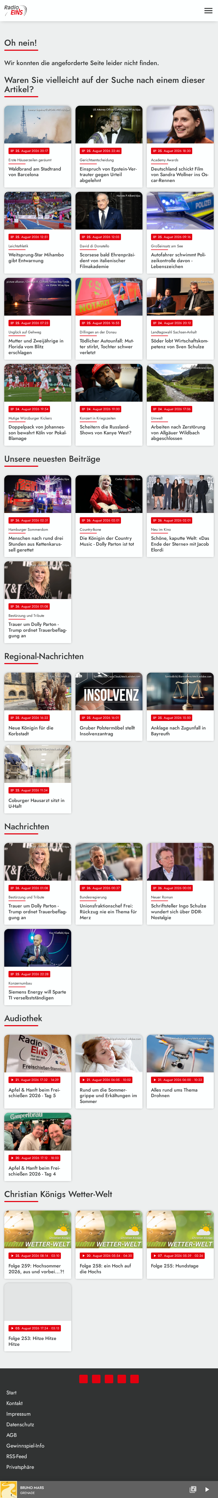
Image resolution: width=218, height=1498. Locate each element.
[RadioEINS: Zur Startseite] (102, 10)
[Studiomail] (122, 1379)
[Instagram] (109, 1379)
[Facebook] (96, 1379)
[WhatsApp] (83, 1379)
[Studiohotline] (134, 1379)
